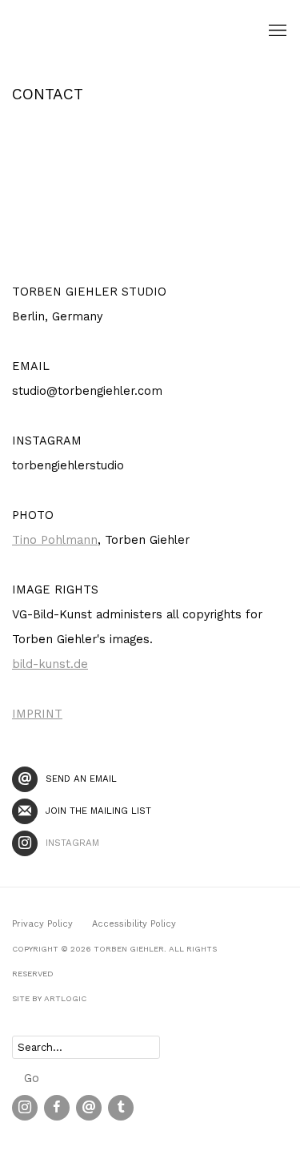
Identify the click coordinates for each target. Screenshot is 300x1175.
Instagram (72, 842)
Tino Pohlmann (55, 540)
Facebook (57, 1108)
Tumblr (121, 1108)
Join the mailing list (98, 810)
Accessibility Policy (134, 924)
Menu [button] (276, 31)
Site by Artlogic (49, 998)
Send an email (81, 778)
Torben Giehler (92, 31)
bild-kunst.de (50, 664)
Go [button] (31, 1078)
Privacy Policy (42, 924)
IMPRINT (37, 714)
